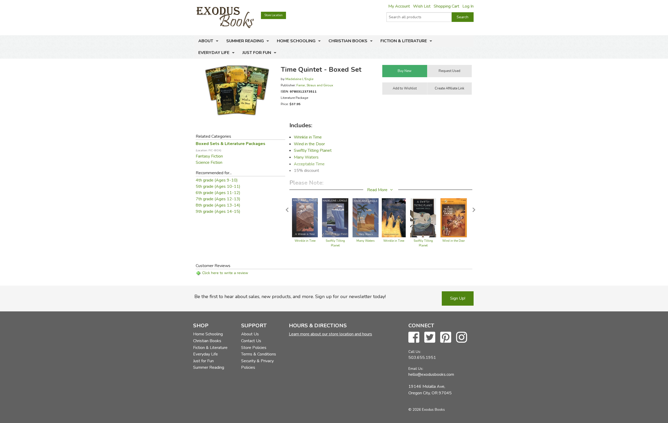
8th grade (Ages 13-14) (218, 205)
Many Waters (306, 157)
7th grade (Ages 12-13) (218, 199)
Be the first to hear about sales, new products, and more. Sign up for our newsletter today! (290, 296)
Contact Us (251, 341)
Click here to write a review (225, 272)
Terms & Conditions (258, 354)
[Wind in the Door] (453, 217)
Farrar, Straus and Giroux (314, 85)
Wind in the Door (309, 144)
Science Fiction (209, 162)
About (205, 41)
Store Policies (253, 348)
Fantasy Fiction (209, 156)
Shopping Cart (446, 6)
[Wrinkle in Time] (305, 217)
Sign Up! (457, 298)
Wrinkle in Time (308, 137)
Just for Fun (256, 53)
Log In (468, 6)
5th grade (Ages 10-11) (218, 186)
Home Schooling (296, 41)
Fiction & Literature (403, 41)
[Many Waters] (366, 217)
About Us (250, 334)
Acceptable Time (309, 164)
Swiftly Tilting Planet (313, 150)
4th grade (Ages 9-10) (217, 180)
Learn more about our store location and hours (330, 334)
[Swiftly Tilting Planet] (335, 217)
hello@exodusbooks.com (431, 374)
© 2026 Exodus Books (426, 409)
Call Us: (414, 351)
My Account (399, 6)
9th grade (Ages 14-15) (218, 211)
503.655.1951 (422, 357)
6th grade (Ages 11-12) (218, 193)
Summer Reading (245, 41)
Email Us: (415, 368)
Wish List (422, 6)
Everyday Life (213, 53)
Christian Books (348, 41)
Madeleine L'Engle (299, 79)
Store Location (273, 15)
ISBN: (299, 91)
